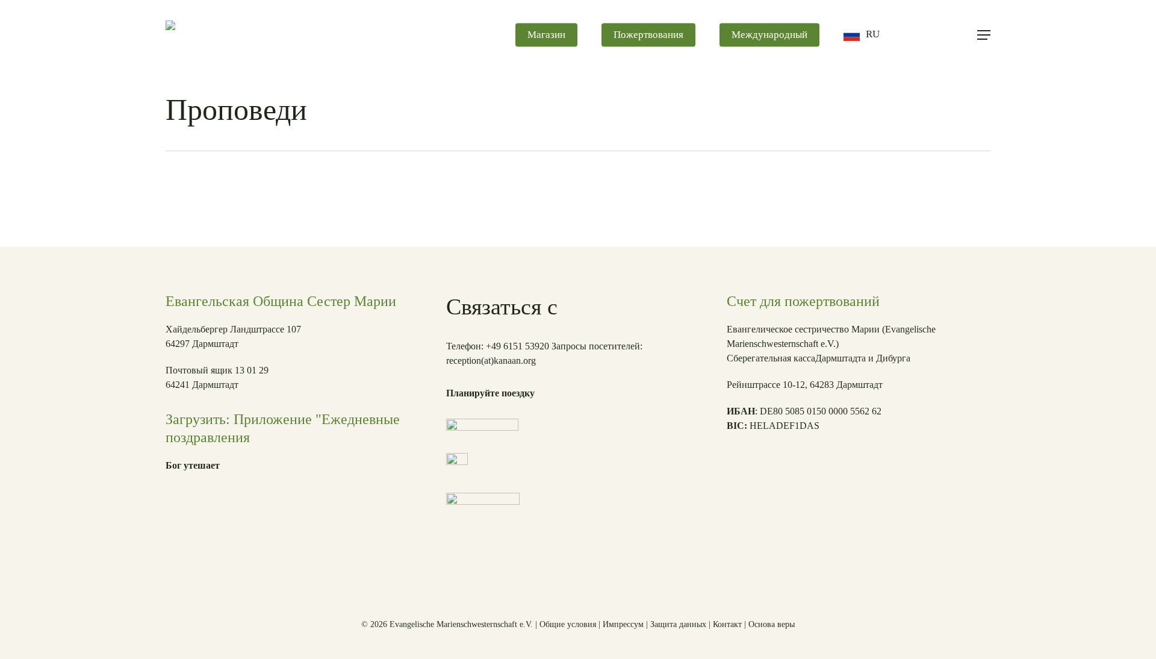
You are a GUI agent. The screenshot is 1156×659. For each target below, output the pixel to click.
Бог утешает (193, 465)
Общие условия (567, 624)
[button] (983, 35)
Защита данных (678, 624)
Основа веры (771, 624)
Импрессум (623, 624)
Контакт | (730, 624)
